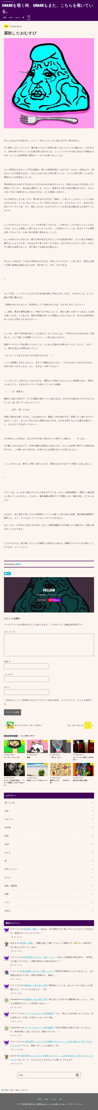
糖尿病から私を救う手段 (35, 985)
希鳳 (17, 564)
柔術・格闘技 (11, 886)
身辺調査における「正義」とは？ (40, 957)
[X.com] (41, 600)
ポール (8, 877)
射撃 (7, 894)
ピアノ (8, 902)
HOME (6, 1090)
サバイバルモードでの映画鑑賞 (39, 1013)
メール (8, 674)
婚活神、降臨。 (31, 929)
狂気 (4, 17)
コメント (9, 631)
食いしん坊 (10, 802)
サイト (7, 687)
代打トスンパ (11, 869)
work (11, 17)
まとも (17, 17)
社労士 (8, 911)
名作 (7, 811)
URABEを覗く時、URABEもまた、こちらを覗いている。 (47, 8)
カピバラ (9, 819)
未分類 (8, 827)
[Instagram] (55, 600)
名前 (7, 661)
